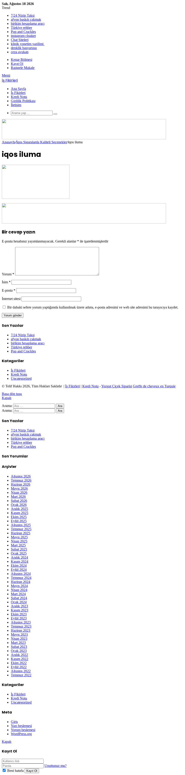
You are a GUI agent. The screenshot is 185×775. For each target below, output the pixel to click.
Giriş (14, 722)
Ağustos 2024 (21, 574)
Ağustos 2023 (21, 622)
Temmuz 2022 (21, 675)
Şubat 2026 (19, 501)
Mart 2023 (18, 643)
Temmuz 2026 (21, 480)
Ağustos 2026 (21, 476)
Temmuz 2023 (21, 626)
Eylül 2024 (19, 570)
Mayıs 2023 (19, 634)
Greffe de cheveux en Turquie (154, 386)
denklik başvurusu (24, 48)
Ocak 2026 (19, 505)
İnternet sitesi (11, 299)
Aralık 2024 (19, 557)
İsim (6, 282)
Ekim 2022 (19, 663)
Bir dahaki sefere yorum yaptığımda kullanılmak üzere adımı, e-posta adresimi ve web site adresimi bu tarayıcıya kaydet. (92, 307)
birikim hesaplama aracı (27, 23)
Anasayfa (8, 142)
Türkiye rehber (21, 28)
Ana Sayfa (18, 89)
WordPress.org (21, 734)
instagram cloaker (23, 36)
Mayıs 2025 (19, 537)
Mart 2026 (18, 496)
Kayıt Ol (31, 771)
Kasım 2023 (19, 610)
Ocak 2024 (19, 602)
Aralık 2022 (19, 655)
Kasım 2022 (19, 659)
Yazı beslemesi (21, 726)
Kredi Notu (19, 97)
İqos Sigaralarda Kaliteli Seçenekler (41, 142)
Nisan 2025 (19, 541)
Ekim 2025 (19, 517)
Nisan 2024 (19, 590)
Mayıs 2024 (19, 586)
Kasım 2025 (19, 513)
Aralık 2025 (19, 509)
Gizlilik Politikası (23, 101)
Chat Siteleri (19, 40)
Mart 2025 (18, 545)
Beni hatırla (15, 771)
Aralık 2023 (19, 606)
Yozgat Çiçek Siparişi (116, 386)
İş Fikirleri (18, 93)
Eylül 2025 (19, 521)
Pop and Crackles (23, 32)
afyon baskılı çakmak (26, 19)
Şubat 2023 (19, 647)
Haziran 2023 (20, 630)
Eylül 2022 (19, 667)
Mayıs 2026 (19, 488)
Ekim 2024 (19, 565)
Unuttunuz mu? (55, 766)
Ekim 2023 (19, 614)
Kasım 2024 (19, 561)
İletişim (16, 105)
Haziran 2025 (20, 533)
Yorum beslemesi (23, 730)
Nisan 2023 (19, 638)
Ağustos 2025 (21, 525)
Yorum (8, 274)
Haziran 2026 (20, 484)
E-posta (8, 290)
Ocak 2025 (19, 553)
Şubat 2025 (19, 549)
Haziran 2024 (20, 582)
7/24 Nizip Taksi (23, 15)
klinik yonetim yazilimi (27, 44)
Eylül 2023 (19, 618)
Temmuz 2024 (21, 578)
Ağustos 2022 (21, 671)
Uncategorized (21, 378)
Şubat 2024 (19, 598)
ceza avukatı (19, 52)
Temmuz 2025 (21, 529)
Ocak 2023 (19, 651)
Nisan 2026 (19, 492)
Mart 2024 (18, 594)
